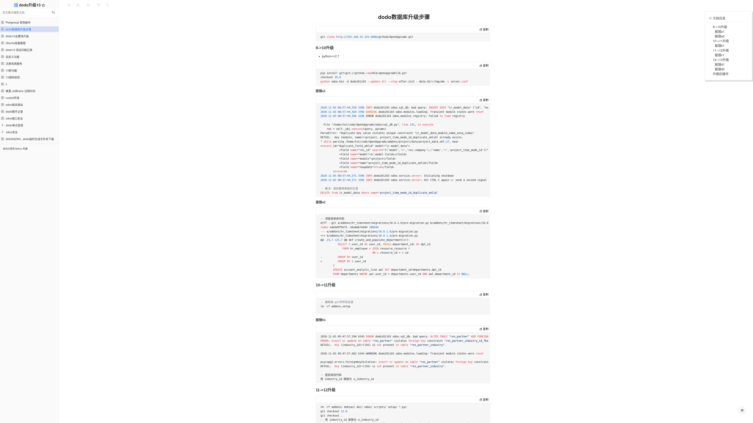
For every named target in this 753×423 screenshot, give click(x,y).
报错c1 (719, 55)
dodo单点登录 (14, 125)
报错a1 (720, 31)
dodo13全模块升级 (16, 36)
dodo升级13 (30, 5)
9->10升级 (720, 26)
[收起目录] (710, 18)
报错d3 (720, 69)
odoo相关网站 (13, 105)
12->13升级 (721, 59)
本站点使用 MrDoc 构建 (15, 148)
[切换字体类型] (98, 5)
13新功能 (10, 70)
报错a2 (720, 36)
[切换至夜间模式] (107, 5)
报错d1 (720, 64)
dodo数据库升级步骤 (17, 29)
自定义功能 (11, 57)
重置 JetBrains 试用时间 (19, 91)
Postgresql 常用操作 (17, 22)
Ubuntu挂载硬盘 (15, 43)
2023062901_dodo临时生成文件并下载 (29, 139)
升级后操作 (720, 73)
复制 (485, 29)
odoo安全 (12, 132)
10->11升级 (721, 41)
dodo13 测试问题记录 (18, 50)
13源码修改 (12, 77)
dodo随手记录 (13, 111)
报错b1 (720, 45)
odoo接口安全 (13, 118)
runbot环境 (11, 98)
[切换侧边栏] (68, 5)
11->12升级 (721, 50)
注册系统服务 (13, 63)
